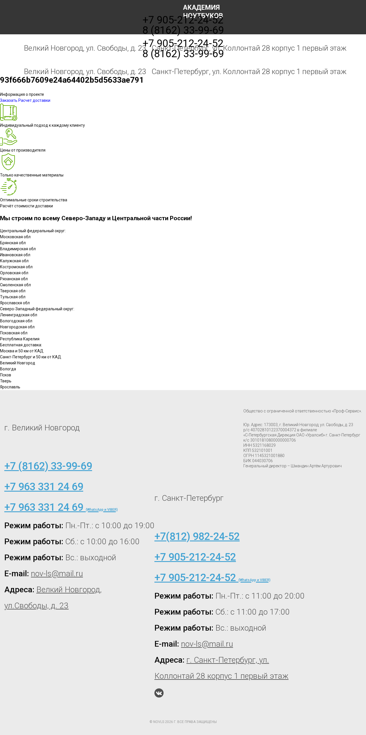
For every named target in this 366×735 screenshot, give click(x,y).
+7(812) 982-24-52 (197, 537)
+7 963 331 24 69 (43, 487)
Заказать (8, 100)
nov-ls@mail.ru (57, 573)
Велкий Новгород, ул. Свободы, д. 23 (85, 71)
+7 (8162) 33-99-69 (48, 466)
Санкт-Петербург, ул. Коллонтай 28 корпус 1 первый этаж (249, 71)
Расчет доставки (34, 100)
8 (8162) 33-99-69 (183, 54)
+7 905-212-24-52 (183, 43)
